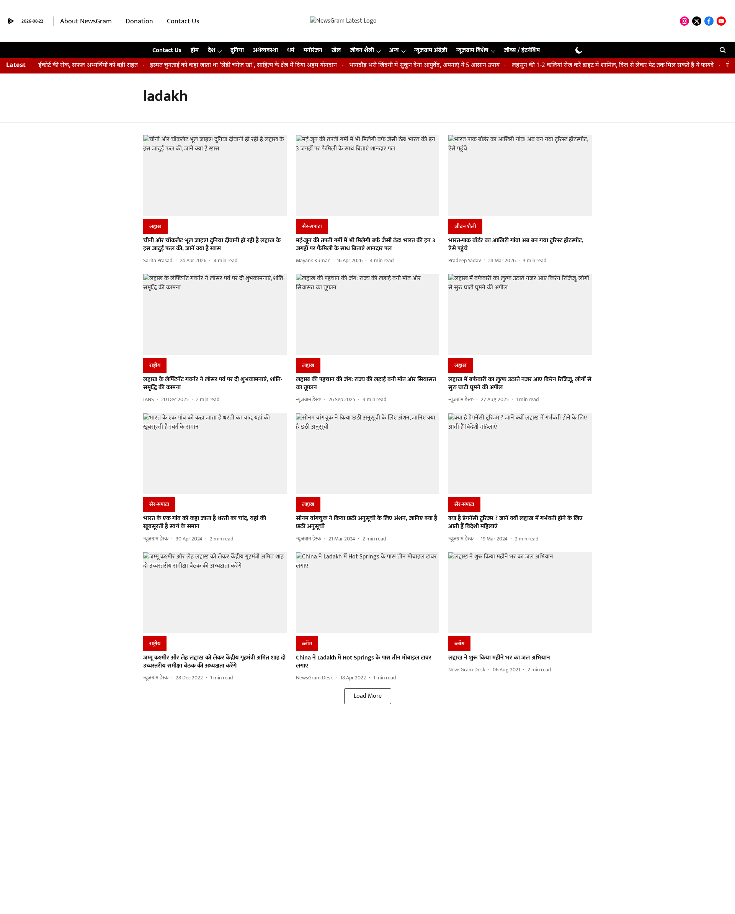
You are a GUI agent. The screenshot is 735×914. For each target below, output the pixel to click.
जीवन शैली (362, 50)
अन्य (394, 50)
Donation (139, 21)
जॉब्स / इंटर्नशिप (522, 50)
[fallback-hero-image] (215, 175)
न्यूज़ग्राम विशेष (472, 50)
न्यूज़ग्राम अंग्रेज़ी (430, 50)
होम (195, 50)
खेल (336, 50)
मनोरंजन (313, 50)
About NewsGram (86, 21)
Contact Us (183, 21)
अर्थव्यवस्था (265, 50)
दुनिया (237, 50)
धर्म (290, 50)
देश (211, 50)
